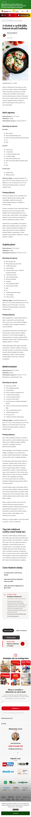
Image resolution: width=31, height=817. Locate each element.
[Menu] (2, 15)
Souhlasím (15, 813)
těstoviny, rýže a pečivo (9, 515)
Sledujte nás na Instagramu (16, 658)
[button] (28, 2)
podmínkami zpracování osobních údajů (16, 712)
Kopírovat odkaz (8, 630)
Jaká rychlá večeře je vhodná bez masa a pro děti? (15, 580)
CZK (23, 11)
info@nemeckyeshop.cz (15, 749)
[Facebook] (13, 753)
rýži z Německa (6, 491)
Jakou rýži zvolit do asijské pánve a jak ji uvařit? (15, 587)
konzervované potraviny (16, 504)
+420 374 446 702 (15, 746)
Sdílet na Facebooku (21, 630)
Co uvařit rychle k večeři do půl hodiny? (15, 574)
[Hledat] (9, 15)
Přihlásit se (15, 708)
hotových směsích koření (19, 557)
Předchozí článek (11, 637)
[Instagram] (17, 753)
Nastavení (15, 809)
